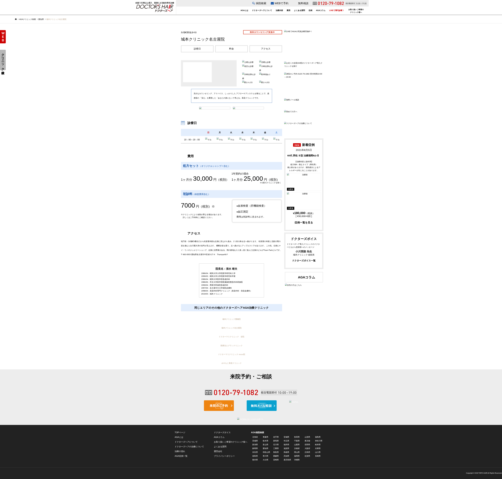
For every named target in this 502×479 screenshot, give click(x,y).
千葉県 (297, 441)
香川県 (265, 456)
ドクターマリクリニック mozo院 (231, 354)
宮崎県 (276, 460)
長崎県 (318, 456)
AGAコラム (321, 10)
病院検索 (261, 3)
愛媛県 (276, 456)
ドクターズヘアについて (262, 10)
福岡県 (297, 456)
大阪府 (307, 448)
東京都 (307, 441)
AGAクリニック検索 (27, 19)
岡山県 (297, 452)
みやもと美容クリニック (231, 363)
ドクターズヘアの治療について (189, 446)
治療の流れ (180, 451)
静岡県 (255, 448)
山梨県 (297, 445)
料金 (231, 48)
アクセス (265, 48)
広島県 (307, 452)
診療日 (197, 48)
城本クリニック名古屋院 (231, 328)
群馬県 (276, 441)
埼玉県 (286, 441)
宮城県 (286, 437)
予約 (3, 36)
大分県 (265, 460)
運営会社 (218, 451)
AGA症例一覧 (181, 456)
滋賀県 (286, 448)
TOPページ (180, 432)
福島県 (318, 437)
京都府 (297, 448)
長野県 (307, 445)
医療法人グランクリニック (232, 346)
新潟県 (255, 445)
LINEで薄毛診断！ (336, 10)
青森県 (265, 437)
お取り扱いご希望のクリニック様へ (356, 11)
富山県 (265, 445)
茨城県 (255, 441)
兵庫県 (318, 448)
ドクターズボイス (222, 432)
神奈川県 (318, 441)
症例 (310, 10)
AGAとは (244, 10)
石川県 (276, 445)
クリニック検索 (3, 60)
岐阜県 (318, 445)
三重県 (276, 448)
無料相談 (303, 3)
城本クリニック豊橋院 (231, 319)
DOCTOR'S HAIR (481, 473)
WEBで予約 (281, 3)
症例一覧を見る (304, 222)
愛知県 (41, 19)
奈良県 (255, 452)
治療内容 (279, 10)
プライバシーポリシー (224, 456)
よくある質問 (299, 10)
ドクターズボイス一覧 (304, 260)
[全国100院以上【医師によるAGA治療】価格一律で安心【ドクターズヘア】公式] (154, 7)
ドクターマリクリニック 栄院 (231, 337)
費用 (288, 10)
